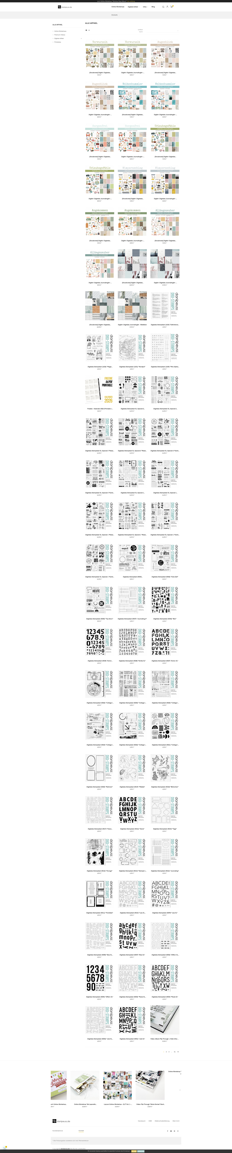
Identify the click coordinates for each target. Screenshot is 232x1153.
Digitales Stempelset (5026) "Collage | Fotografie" (100, 703)
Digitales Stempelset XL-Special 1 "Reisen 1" (132, 535)
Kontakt (81, 1130)
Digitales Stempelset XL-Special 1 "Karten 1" (99, 577)
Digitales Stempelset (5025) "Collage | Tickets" (132, 703)
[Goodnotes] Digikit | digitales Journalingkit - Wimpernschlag (132, 199)
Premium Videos (59, 35)
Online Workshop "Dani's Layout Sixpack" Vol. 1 (132, 1072)
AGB (150, 1121)
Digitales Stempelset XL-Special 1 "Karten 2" (165, 535)
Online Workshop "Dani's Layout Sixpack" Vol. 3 (67, 1104)
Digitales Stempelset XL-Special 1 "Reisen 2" (99, 535)
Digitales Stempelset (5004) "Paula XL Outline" (132, 997)
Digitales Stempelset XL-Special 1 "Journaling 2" (132, 493)
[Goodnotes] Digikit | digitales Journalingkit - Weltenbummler (132, 115)
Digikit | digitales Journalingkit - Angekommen (132, 241)
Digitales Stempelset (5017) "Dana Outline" (99, 829)
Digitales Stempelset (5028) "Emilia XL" (132, 661)
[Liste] (89, 30)
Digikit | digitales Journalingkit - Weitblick (132, 325)
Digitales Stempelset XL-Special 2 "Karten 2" (165, 451)
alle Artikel (57, 25)
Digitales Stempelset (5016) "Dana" (132, 829)
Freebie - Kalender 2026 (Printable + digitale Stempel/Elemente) (99, 409)
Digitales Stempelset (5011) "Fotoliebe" (99, 913)
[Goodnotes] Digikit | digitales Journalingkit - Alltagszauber (165, 241)
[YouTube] (171, 1131)
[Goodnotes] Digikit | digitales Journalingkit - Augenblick (165, 73)
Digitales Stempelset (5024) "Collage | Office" (165, 703)
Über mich (176, 1121)
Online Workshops (60, 31)
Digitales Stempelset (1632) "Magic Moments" (100, 367)
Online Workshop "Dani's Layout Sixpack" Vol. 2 (164, 1072)
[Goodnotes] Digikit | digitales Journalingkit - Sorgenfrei (99, 157)
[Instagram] (178, 1131)
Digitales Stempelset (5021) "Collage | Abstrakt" (165, 745)
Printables (57, 42)
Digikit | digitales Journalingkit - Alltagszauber (100, 283)
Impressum (141, 1121)
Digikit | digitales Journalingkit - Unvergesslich (165, 283)
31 (175, 1052)
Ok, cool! (134, 1151)
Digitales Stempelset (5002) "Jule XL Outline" (99, 1039)
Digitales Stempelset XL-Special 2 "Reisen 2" (99, 451)
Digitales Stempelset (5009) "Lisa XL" (165, 913)
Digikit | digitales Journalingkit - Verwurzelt (132, 73)
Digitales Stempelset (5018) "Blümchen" (165, 787)
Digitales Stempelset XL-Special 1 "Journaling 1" (164, 493)
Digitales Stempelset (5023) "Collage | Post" (100, 745)
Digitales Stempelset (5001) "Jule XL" (132, 1039)
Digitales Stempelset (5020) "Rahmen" (100, 787)
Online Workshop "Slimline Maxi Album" (99, 1074)
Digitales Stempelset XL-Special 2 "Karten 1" (99, 493)
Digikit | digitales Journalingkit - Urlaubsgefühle (100, 199)
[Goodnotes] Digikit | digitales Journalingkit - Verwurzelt (99, 73)
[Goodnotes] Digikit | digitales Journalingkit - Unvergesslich (132, 283)
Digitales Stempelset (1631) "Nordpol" (132, 367)
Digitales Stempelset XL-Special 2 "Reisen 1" (132, 451)
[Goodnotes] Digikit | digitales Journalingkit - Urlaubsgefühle (165, 157)
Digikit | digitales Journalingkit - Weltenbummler (165, 115)
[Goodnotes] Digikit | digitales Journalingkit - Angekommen (99, 241)
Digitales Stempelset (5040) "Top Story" (99, 619)
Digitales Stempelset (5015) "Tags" (165, 829)
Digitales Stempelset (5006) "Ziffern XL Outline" (165, 955)
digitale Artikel (59, 38)
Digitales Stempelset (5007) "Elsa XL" (132, 955)
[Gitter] (86, 30)
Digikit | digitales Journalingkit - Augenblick (100, 115)
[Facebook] (167, 1131)
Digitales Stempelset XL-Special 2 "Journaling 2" (132, 409)
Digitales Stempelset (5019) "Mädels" (132, 787)
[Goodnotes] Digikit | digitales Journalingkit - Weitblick (99, 325)
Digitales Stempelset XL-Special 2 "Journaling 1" (164, 409)
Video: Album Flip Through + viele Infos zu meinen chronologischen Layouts (164, 1039)
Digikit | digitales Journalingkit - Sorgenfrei (132, 157)
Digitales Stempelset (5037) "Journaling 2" (132, 619)
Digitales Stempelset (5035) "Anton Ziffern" (100, 661)
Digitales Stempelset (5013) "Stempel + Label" (132, 871)
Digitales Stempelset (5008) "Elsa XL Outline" (99, 955)
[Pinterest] (174, 1131)
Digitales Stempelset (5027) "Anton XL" (165, 661)
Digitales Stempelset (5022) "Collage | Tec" (132, 745)
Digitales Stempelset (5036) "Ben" (164, 619)
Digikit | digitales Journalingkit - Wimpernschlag (165, 199)
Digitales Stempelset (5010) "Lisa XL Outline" (132, 913)
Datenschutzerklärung (162, 1121)
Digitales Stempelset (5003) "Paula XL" (165, 997)
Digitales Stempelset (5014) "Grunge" (99, 871)
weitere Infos (141, 1151)
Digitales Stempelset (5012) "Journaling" (165, 871)
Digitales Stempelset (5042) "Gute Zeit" (165, 577)
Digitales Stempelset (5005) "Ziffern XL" (99, 997)
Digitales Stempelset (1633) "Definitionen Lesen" (165, 325)
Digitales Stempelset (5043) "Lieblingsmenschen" (132, 577)
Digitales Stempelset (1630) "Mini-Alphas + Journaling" (165, 367)
